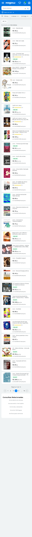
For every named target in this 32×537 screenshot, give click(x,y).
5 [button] (18, 391)
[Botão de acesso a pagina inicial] (11, 2)
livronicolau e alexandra (16, 406)
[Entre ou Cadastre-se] (29, 2)
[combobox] (16, 8)
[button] (25, 9)
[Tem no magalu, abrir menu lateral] (2, 2)
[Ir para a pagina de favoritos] (19, 3)
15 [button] (24, 391)
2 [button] (10, 391)
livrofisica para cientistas (16, 413)
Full (5, 21)
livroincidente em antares (16, 400)
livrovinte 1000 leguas (16, 410)
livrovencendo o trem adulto (16, 403)
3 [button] (13, 391)
